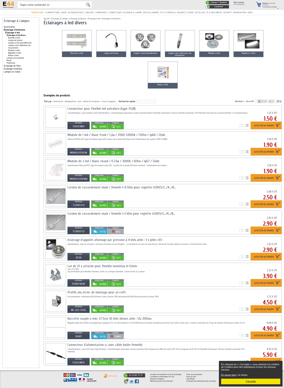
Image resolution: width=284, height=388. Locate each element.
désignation (70, 101)
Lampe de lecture (15, 40)
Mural (9, 60)
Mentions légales (157, 379)
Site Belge (190, 379)
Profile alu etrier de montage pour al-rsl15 (96, 292)
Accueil (47, 18)
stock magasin (108, 101)
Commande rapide (270, 7)
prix (79, 101)
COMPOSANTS (101, 12)
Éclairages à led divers (111, 18)
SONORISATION (239, 12)
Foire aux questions (194, 374)
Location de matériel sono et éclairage (165, 374)
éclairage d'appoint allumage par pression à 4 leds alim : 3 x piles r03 (114, 240)
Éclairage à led (12, 32)
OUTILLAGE (200, 12)
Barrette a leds (14, 37)
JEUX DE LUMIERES (151, 12)
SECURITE (227, 12)
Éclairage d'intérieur (14, 29)
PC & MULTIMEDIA (214, 12)
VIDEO (250, 12)
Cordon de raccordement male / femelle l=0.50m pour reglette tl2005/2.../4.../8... (121, 187)
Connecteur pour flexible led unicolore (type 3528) (101, 109)
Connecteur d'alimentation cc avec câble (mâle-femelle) (104, 345)
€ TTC (265, 5)
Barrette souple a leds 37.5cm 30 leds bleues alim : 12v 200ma (109, 319)
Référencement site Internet (161, 381)
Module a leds (14, 50)
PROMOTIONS (37, 12)
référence (58, 101)
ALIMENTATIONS (52, 12)
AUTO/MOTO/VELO (76, 12)
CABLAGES (89, 12)
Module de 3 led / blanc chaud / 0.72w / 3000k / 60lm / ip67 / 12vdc (113, 161)
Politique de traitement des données (201, 381)
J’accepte (251, 381)
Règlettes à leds (14, 53)
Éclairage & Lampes (59, 18)
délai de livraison (91, 101)
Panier (269, 3)
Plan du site (191, 376)
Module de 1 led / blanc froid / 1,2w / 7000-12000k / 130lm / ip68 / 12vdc (116, 135)
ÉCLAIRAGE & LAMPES (132, 12)
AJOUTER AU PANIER (264, 125)
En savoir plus (228, 375)
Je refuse (242, 375)
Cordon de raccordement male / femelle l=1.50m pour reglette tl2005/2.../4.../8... (121, 214)
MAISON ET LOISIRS (185, 12)
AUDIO (64, 12)
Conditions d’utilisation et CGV (162, 376)
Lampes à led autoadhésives (20, 43)
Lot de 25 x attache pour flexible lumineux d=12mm (102, 266)
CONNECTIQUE (115, 12)
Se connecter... (240, 4)
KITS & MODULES (168, 12)
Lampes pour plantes (15, 58)
